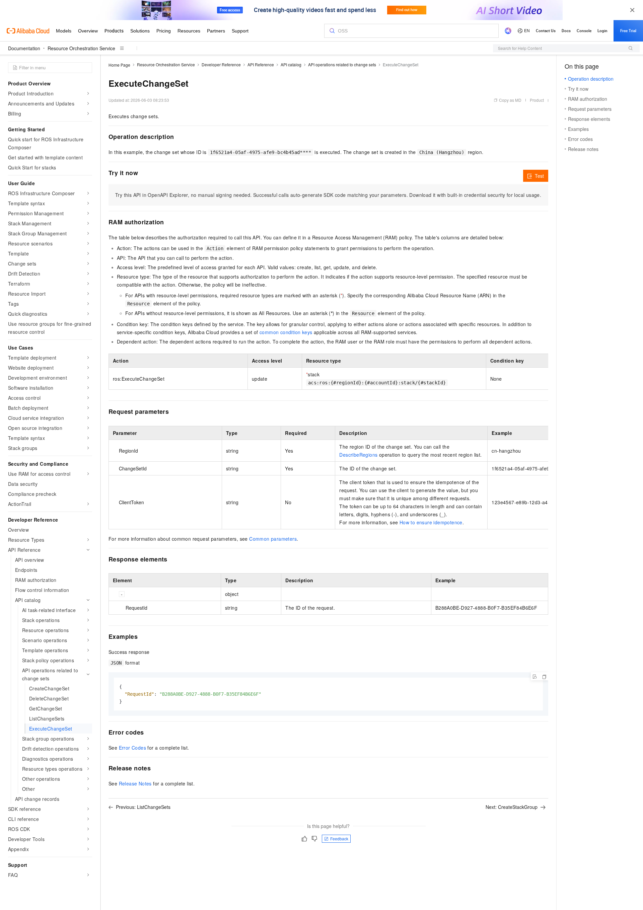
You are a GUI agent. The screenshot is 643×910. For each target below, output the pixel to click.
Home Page (119, 65)
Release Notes (135, 783)
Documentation (24, 48)
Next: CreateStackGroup (512, 807)
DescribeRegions (358, 454)
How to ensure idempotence (431, 522)
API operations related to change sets (342, 64)
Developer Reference (221, 64)
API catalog (291, 64)
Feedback (339, 838)
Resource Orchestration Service (81, 48)
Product (537, 100)
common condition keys (286, 332)
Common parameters (273, 538)
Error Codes (132, 747)
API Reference (260, 64)
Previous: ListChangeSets (143, 807)
